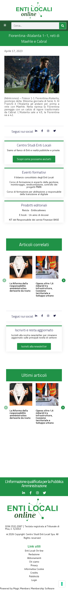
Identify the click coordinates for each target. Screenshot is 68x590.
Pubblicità (34, 576)
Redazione (34, 554)
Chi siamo (34, 561)
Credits (34, 572)
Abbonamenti (34, 558)
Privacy (34, 565)
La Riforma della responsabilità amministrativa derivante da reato (20, 286)
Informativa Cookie (34, 569)
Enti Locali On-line (34, 550)
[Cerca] (62, 25)
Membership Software (42, 588)
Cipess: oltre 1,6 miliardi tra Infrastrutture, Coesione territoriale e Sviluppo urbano (45, 289)
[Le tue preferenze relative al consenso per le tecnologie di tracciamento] (62, 584)
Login (34, 580)
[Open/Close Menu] (5, 25)
